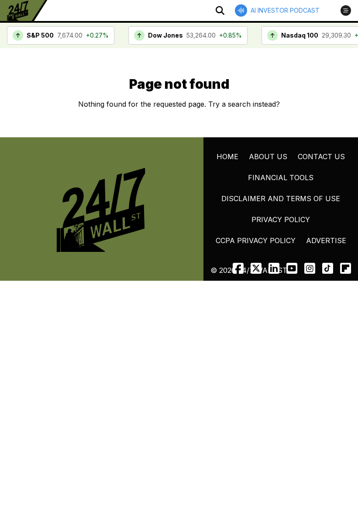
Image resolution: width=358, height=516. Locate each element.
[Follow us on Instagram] (309, 268)
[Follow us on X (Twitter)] (256, 268)
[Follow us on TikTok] (327, 268)
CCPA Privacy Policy (256, 240)
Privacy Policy (280, 219)
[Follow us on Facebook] (238, 268)
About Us (268, 156)
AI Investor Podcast (285, 10)
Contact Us (321, 156)
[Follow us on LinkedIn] (273, 268)
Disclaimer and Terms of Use (280, 198)
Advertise (326, 240)
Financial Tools (280, 177)
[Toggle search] (220, 10)
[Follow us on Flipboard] (345, 268)
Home (227, 156)
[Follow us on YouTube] (291, 268)
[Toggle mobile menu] (346, 10)
